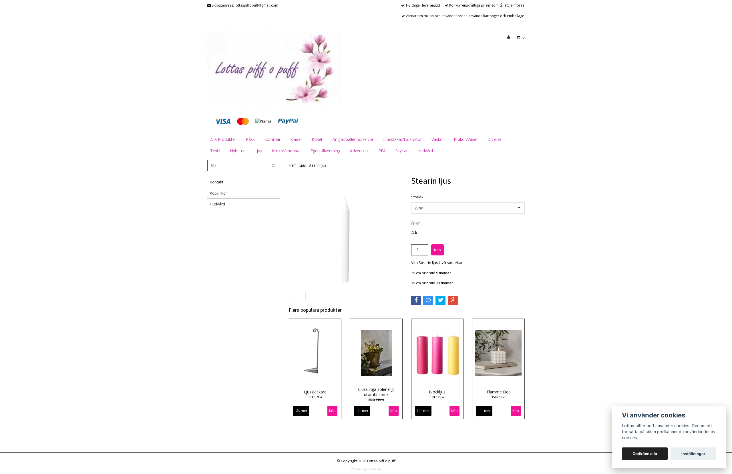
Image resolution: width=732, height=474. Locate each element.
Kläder (296, 139)
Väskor (437, 139)
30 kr (315, 397)
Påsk (250, 139)
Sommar (272, 139)
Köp (454, 410)
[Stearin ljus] (346, 232)
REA (382, 150)
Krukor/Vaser (466, 139)
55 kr (376, 399)
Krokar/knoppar (286, 150)
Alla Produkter (223, 139)
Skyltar (401, 150)
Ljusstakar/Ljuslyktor (402, 139)
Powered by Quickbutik (366, 469)
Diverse (495, 139)
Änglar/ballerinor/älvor (352, 139)
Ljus (258, 150)
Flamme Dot (498, 392)
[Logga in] (510, 37)
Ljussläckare (315, 392)
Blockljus (437, 392)
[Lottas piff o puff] (274, 69)
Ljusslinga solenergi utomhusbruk (376, 392)
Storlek (417, 196)
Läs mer (301, 410)
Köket (317, 139)
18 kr (437, 397)
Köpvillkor (218, 193)
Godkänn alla (644, 453)
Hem (294, 165)
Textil (215, 150)
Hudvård (425, 150)
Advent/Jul (359, 150)
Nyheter (237, 150)
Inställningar (693, 453)
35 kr (498, 397)
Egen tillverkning (325, 150)
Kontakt (216, 182)
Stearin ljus (318, 165)
